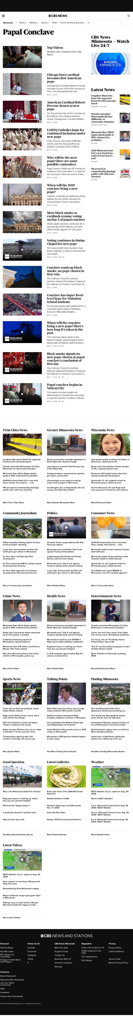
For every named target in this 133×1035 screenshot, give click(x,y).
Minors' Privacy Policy (118, 963)
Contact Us (60, 955)
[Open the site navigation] (20, 16)
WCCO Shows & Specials (72, 23)
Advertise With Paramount (12, 980)
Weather (33, 23)
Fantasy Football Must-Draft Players (10, 961)
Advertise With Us (63, 959)
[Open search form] (129, 15)
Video (54, 23)
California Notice (116, 951)
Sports (45, 23)
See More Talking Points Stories (61, 751)
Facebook (31, 951)
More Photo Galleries (56, 834)
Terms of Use (114, 959)
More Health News (55, 668)
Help (2, 989)
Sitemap (58, 967)
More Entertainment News (103, 668)
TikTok (30, 959)
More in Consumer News (102, 585)
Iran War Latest (7, 951)
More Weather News (100, 834)
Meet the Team (61, 948)
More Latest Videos (12, 917)
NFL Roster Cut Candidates (7, 956)
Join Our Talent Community (7, 984)
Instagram (31, 955)
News (22, 23)
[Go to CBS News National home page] (57, 16)
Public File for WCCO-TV (93, 948)
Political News (6, 948)
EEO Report (87, 960)
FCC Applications (89, 957)
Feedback (4, 992)
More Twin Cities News (13, 502)
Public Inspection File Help (91, 952)
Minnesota (8, 23)
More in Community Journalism (17, 585)
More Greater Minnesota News (61, 502)
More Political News (56, 585)
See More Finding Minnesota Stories (108, 751)
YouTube (31, 948)
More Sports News (11, 751)
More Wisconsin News (101, 502)
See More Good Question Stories (18, 834)
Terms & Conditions (63, 963)
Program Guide (61, 951)
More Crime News (11, 668)
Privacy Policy (115, 948)
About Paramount (8, 976)
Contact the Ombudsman (11, 996)
